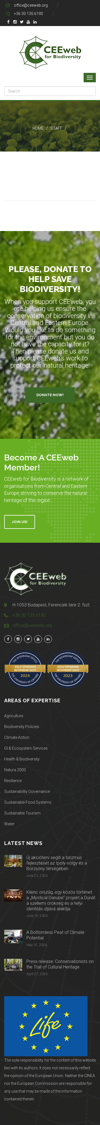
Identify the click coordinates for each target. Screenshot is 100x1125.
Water (9, 824)
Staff (56, 128)
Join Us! (20, 522)
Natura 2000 (15, 770)
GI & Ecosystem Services (26, 748)
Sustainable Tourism (22, 813)
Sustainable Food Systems (27, 802)
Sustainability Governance (27, 791)
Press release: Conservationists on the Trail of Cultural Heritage (60, 964)
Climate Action (16, 737)
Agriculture (13, 716)
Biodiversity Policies (21, 726)
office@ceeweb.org (31, 5)
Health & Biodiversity (22, 759)
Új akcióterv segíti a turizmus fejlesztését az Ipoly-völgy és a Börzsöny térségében (56, 863)
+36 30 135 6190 (28, 13)
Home (38, 128)
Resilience (13, 780)
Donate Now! (50, 395)
